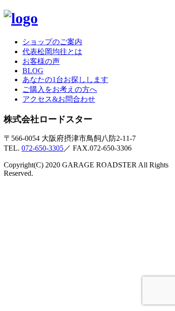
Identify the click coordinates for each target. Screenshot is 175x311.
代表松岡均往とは (52, 51)
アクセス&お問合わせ (58, 99)
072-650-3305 (42, 148)
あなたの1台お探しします (65, 79)
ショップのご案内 (52, 42)
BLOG (32, 71)
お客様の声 (41, 61)
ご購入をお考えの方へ (59, 89)
